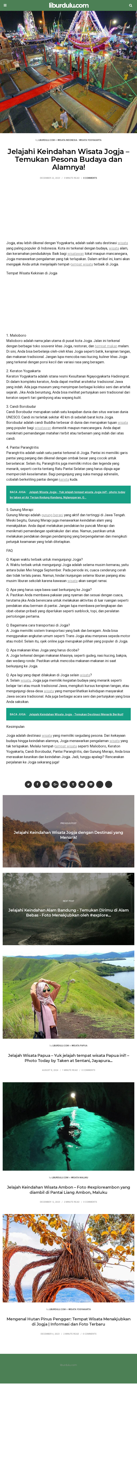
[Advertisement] (68, 212)
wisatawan (75, 253)
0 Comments (90, 178)
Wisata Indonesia (67, 140)
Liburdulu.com (46, 140)
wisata (123, 243)
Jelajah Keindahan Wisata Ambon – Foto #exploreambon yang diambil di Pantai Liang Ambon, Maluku (68, 1190)
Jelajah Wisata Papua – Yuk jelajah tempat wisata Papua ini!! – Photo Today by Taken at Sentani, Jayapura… (68, 1058)
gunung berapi (52, 515)
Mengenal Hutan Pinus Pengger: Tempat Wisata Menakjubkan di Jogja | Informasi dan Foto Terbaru (69, 1322)
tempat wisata (82, 264)
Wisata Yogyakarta (90, 140)
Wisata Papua (79, 1046)
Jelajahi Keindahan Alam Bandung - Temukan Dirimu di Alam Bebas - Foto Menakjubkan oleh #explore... (68, 913)
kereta (64, 479)
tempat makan (106, 346)
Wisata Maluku (79, 1178)
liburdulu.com (68, 5)
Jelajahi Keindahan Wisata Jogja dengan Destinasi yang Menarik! (68, 835)
